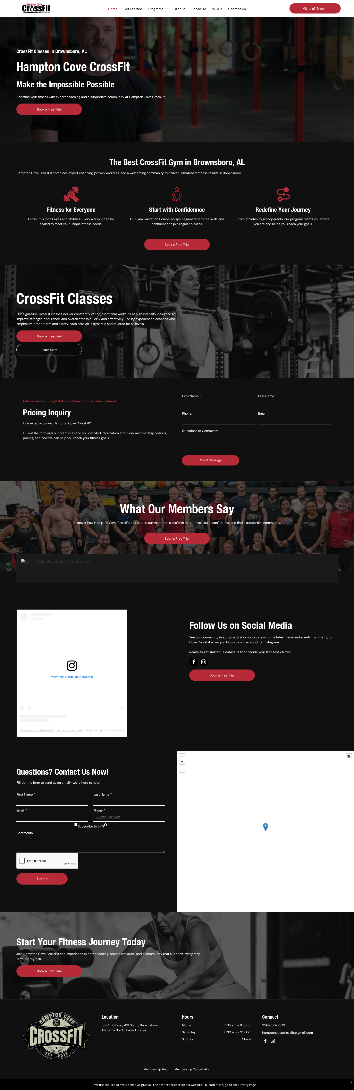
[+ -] (265, 831)
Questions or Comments (200, 431)
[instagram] (203, 662)
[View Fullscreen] (182, 769)
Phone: (187, 413)
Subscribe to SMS (91, 826)
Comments (24, 833)
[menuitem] (112, 9)
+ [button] (182, 756)
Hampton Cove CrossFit (35, 730)
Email (262, 413)
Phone (99, 810)
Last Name (266, 396)
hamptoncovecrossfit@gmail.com (287, 1032)
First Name (190, 396)
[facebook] (193, 662)
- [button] (182, 761)
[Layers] (349, 756)
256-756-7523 (273, 1025)
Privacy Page (247, 1085)
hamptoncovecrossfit (69, 730)
